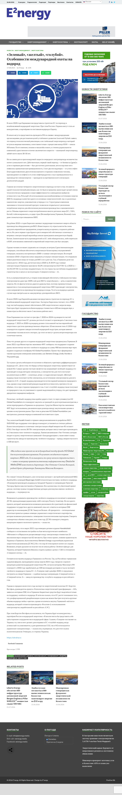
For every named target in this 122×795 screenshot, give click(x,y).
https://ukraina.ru (14, 637)
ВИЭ (94, 433)
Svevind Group (40, 656)
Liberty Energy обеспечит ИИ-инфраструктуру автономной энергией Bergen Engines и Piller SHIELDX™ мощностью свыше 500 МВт (17, 696)
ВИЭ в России (103, 437)
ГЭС (98, 440)
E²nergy (21, 68)
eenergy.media (21, 738)
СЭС (98, 454)
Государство (15, 42)
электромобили (103, 492)
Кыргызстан (94, 447)
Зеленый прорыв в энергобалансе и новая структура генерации (106, 173)
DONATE (78, 2)
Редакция (42, 2)
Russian (88, 2)
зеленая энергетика (104, 475)
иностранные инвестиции (92, 482)
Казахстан (103, 444)
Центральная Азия (89, 461)
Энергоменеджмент (37, 42)
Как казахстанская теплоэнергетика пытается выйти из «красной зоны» (107, 409)
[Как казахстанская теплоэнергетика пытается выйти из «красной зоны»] (89, 405)
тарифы (86, 492)
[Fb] (109, 2)
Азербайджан (93, 430)
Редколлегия (32, 2)
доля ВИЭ (91, 475)
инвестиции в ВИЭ (100, 478)
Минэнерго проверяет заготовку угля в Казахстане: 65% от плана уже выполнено (98, 763)
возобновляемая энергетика (101, 471)
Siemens (30, 656)
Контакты (69, 2)
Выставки (60, 2)
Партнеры (51, 2)
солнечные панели (107, 489)
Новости (10, 50)
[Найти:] (98, 219)
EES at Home (107, 42)
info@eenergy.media (21, 735)
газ (84, 475)
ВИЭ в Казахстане (89, 437)
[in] (111, 2)
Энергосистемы (60, 42)
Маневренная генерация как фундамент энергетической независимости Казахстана (63, 694)
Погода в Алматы (52, 735)
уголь (93, 492)
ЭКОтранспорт (81, 42)
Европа (85, 444)
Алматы (103, 430)
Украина (97, 457)
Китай (85, 447)
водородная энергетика (17, 658)
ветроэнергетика (105, 468)
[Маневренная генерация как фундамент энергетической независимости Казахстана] (67, 685)
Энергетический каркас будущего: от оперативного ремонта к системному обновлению (98, 751)
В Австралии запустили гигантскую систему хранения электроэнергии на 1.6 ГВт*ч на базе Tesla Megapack (98, 738)
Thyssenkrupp (52, 656)
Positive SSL (110, 780)
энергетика (100, 496)
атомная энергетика (90, 468)
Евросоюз (94, 444)
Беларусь (86, 433)
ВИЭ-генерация (103, 433)
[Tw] (114, 2)
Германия (106, 440)
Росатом (109, 451)
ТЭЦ (104, 454)
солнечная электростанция (92, 485)
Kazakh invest (20, 656)
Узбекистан (87, 457)
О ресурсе (21, 2)
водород (63, 656)
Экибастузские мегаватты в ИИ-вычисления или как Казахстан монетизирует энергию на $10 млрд (106, 131)
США (92, 454)
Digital (95, 42)
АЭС (84, 430)
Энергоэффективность (91, 464)
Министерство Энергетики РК (93, 451)
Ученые (105, 457)
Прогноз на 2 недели (54, 742)
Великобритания (89, 440)
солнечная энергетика (90, 489)
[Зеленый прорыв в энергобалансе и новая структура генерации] (89, 169)
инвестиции (87, 478)
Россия (85, 454)
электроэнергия (88, 496)
